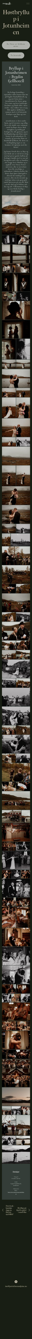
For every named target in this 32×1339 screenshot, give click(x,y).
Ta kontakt (16, 55)
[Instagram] (16, 1281)
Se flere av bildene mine (16, 45)
